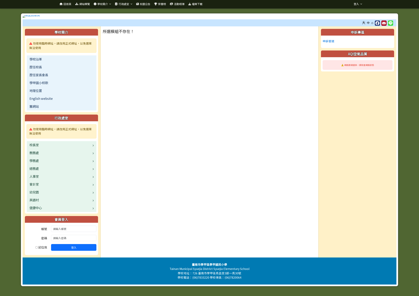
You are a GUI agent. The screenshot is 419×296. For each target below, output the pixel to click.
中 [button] (368, 23)
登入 (356, 4)
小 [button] (372, 23)
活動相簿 (179, 4)
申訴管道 (328, 41)
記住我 (42, 247)
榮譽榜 (162, 4)
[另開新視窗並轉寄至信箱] (384, 23)
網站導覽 (84, 4)
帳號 (44, 229)
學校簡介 (102, 4)
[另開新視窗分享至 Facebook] (377, 23)
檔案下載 (197, 4)
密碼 (44, 238)
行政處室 (124, 4)
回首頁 (67, 4)
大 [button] (363, 22)
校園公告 (145, 4)
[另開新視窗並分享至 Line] (390, 23)
